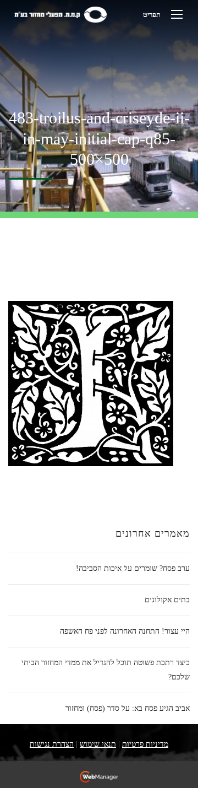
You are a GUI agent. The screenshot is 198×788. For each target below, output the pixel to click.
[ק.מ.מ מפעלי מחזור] (61, 14)
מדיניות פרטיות (145, 744)
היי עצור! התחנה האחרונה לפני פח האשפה (125, 631)
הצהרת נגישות (52, 744)
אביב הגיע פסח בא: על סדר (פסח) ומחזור (127, 708)
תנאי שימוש (98, 744)
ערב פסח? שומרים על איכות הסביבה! (133, 568)
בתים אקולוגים (167, 600)
